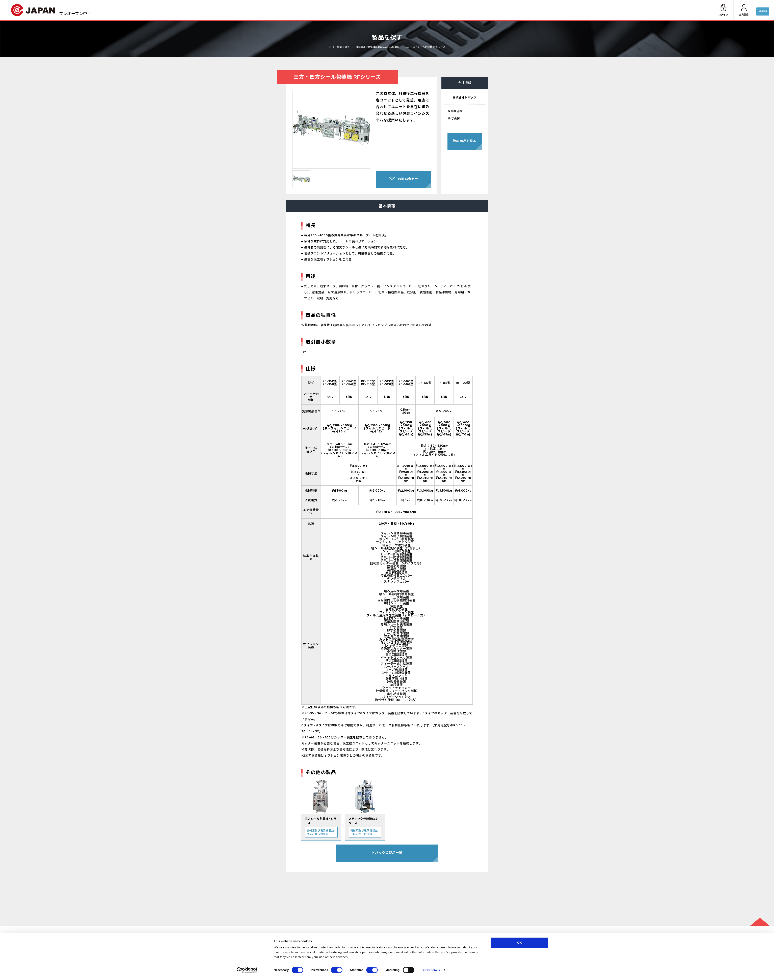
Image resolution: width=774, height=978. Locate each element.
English (763, 11)
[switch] (336, 970)
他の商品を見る (464, 141)
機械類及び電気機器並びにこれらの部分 (377, 47)
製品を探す (343, 47)
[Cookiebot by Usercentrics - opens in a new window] (247, 970)
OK (519, 942)
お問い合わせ (408, 179)
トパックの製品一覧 (387, 853)
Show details (431, 970)
